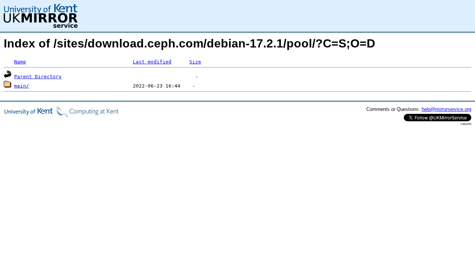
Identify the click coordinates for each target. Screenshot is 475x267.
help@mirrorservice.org (446, 109)
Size (195, 62)
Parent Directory (38, 76)
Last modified (152, 62)
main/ (21, 86)
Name (20, 62)
